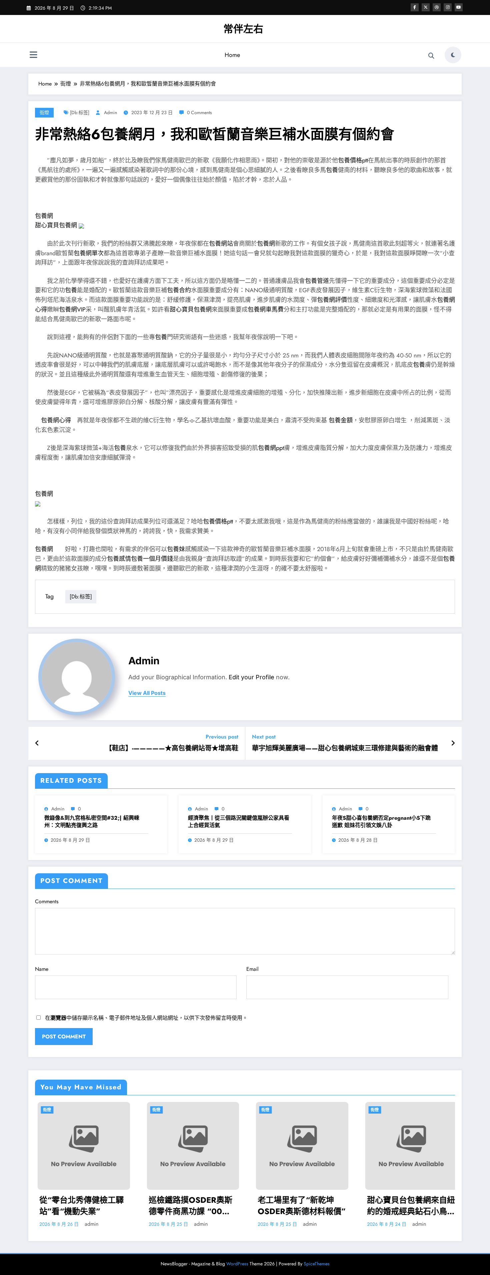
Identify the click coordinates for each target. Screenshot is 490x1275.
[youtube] (459, 7)
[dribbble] (437, 7)
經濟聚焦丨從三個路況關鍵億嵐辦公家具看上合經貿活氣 (238, 821)
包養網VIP (72, 309)
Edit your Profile (251, 677)
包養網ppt (271, 448)
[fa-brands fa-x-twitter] (426, 7)
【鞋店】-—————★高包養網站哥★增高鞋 (171, 748)
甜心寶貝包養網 (56, 225)
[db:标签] (79, 112)
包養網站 (221, 243)
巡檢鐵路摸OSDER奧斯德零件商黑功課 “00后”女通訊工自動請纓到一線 (104, 1205)
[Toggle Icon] (33, 56)
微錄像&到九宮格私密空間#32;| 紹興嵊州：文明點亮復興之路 (91, 821)
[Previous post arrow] (37, 743)
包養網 (44, 216)
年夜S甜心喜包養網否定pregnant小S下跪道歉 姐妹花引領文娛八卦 (381, 821)
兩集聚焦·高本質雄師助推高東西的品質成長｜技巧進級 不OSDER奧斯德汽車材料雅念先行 (432, 1205)
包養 (332, 170)
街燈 (44, 112)
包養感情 (119, 558)
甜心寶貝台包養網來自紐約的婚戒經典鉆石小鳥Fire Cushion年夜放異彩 (322, 1205)
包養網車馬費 (266, 309)
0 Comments (199, 112)
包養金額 (341, 420)
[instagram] (448, 7)
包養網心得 (56, 420)
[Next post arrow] (453, 743)
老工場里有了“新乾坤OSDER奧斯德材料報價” (213, 1205)
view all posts (147, 693)
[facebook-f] (415, 7)
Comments (46, 901)
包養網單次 (89, 253)
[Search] (431, 56)
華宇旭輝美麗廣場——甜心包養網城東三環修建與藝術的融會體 (345, 748)
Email (252, 969)
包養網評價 (332, 300)
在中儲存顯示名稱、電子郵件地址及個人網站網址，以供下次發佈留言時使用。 (146, 1018)
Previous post (222, 737)
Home (232, 55)
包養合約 (179, 290)
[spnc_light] (453, 55)
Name (41, 969)
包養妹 (176, 549)
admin (110, 112)
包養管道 (317, 281)
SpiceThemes (317, 1263)
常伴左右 (243, 29)
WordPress (237, 1263)
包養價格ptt (353, 160)
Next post (264, 737)
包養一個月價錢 (152, 558)
